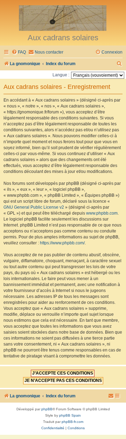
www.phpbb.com (102, 213)
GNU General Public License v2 (34, 207)
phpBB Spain (70, 415)
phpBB (46, 409)
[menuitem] (19, 52)
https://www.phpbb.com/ (62, 243)
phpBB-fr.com (72, 422)
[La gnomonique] (63, 17)
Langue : (60, 74)
